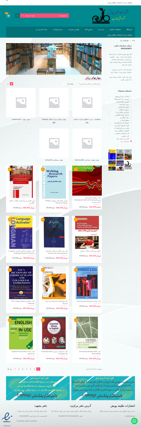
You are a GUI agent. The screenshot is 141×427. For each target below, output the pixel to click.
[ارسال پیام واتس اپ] (134, 421)
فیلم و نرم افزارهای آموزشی (121, 128)
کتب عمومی (125, 136)
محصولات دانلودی (115, 29)
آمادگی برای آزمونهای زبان (121, 96)
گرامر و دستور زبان (122, 139)
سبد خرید (101, 29)
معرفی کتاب (88, 29)
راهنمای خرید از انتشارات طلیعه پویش (120, 35)
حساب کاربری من (41, 29)
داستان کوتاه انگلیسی (122, 115)
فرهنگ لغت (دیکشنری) (121, 123)
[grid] (11, 83)
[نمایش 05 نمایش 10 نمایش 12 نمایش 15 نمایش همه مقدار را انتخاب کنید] (66, 83)
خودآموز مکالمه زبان (122, 112)
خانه (133, 40)
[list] (7, 83)
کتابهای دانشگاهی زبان (122, 131)
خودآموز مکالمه (124, 110)
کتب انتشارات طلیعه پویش (121, 133)
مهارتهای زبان (124, 141)
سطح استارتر (124, 120)
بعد (11, 369)
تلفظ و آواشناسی (123, 107)
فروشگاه (129, 29)
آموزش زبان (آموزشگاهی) (121, 99)
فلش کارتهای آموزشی (122, 125)
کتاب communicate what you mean (89, 301)
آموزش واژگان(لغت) (122, 102)
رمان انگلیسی (124, 117)
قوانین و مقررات (73, 29)
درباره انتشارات (58, 29)
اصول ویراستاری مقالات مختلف (90, 251)
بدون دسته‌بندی (124, 104)
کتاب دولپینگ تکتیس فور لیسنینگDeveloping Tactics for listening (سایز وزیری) (87, 200)
